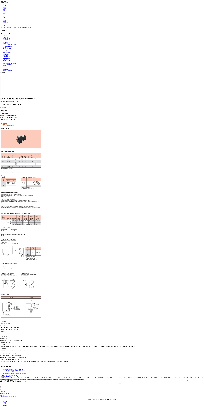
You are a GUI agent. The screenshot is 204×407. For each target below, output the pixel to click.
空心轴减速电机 (72, 377)
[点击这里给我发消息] (0, 386)
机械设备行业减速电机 (7, 48)
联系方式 (4, 13)
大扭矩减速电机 (200, 377)
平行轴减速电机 (66, 377)
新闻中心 (5, 403)
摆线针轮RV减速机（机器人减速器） (9, 44)
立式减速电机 (83, 377)
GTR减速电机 (26, 377)
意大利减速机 (41, 379)
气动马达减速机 (162, 377)
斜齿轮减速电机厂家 (48, 379)
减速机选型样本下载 (101, 377)
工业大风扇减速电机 (192, 377)
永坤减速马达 (44, 377)
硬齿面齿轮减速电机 (6, 38)
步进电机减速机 (155, 377)
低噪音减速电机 (23, 379)
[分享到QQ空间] (2, 107)
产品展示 (4, 5)
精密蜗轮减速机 (81, 379)
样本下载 (6, 396)
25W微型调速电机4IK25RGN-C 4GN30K (10, 376)
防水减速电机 (136, 377)
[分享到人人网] (5, 107)
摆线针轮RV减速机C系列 (7, 52)
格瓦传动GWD (5, 10)
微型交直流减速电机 (11, 27)
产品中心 (5, 402)
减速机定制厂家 (69, 379)
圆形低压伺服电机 (168, 377)
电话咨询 (5, 401)
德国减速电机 (55, 379)
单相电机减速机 (16, 379)
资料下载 (4, 12)
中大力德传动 (94, 377)
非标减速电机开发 (109, 377)
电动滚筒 (4, 47)
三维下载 (10, 396)
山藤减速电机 (50, 377)
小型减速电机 (5, 37)
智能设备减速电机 (3, 379)
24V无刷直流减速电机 (117, 377)
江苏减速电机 (10, 379)
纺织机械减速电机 (176, 377)
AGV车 (55, 377)
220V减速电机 (124, 377)
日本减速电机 (75, 379)
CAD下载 (14, 396)
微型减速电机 (39, 377)
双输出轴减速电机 (8, 377)
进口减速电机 (14, 377)
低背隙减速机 (130, 377)
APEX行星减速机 (32, 377)
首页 (3, 4)
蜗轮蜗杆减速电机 (6, 41)
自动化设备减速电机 (184, 377)
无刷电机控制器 (142, 377)
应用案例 (4, 7)
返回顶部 (2, 397)
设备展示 (4, 8)
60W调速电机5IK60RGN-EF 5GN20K (10, 375)
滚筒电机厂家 (20, 377)
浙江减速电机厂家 (62, 379)
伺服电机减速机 (149, 377)
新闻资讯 (4, 9)
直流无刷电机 (36, 379)
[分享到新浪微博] (3, 107)
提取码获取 (2, 396)
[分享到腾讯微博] (4, 107)
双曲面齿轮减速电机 (6, 39)
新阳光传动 (89, 377)
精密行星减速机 (5, 54)
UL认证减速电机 (30, 379)
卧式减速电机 (78, 377)
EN (5, 1)
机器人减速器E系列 (8, 46)
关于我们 (5, 405)
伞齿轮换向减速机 (6, 43)
